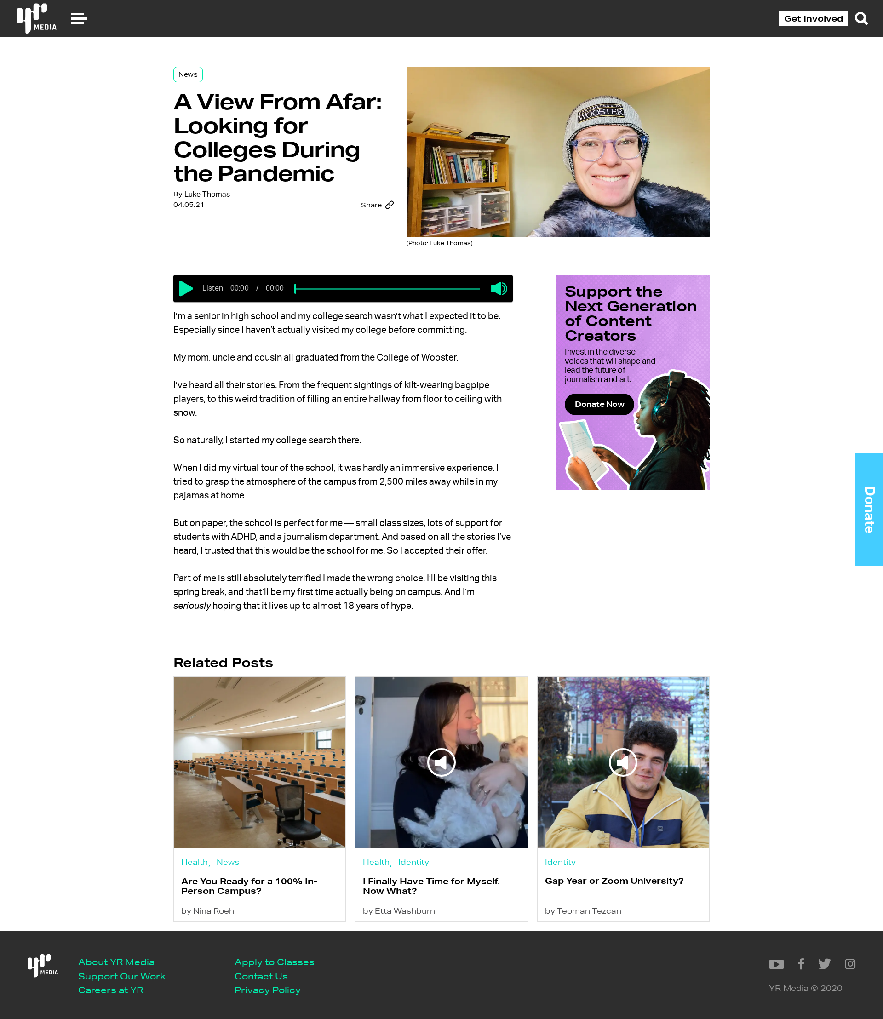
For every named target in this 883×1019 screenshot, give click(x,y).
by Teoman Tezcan (583, 911)
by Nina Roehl (208, 911)
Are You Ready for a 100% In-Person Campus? (249, 886)
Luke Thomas (207, 194)
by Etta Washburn (399, 911)
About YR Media (116, 961)
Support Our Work (122, 976)
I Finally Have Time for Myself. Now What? (431, 886)
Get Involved (813, 18)
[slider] (295, 289)
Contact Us (261, 976)
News (188, 74)
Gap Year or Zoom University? (614, 881)
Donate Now (599, 404)
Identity (413, 862)
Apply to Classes (275, 961)
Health (194, 862)
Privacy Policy (268, 990)
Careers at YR (110, 990)
